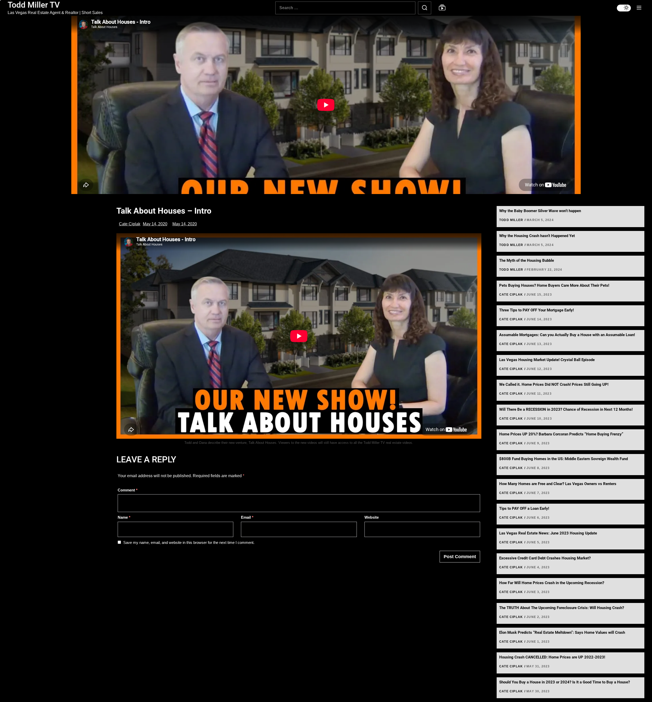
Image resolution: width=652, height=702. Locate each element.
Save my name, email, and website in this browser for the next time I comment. (188, 542)
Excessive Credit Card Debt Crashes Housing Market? (545, 558)
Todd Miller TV (34, 5)
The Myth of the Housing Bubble (526, 260)
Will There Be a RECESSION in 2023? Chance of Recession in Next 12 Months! (566, 409)
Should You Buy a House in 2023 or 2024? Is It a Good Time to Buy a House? (564, 682)
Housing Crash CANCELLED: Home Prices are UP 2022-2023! (552, 657)
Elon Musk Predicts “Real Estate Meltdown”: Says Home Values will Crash (562, 632)
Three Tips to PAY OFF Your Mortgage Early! (536, 310)
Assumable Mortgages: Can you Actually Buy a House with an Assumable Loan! (567, 335)
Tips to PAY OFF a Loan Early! (524, 508)
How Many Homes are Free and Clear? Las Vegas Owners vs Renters (557, 483)
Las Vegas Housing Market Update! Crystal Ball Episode (547, 359)
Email (247, 517)
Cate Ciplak (129, 224)
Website (371, 517)
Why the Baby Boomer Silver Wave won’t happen (540, 211)
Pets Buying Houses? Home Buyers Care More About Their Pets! (554, 285)
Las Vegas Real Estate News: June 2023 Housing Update (548, 533)
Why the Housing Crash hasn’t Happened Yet (537, 235)
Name (124, 517)
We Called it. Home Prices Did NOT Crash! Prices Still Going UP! (553, 384)
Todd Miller (511, 220)
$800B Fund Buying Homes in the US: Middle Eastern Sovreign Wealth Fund (563, 459)
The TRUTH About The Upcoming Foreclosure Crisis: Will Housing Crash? (561, 607)
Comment (128, 490)
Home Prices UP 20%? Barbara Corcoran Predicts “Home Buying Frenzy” (561, 434)
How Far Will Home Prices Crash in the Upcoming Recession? (551, 583)
